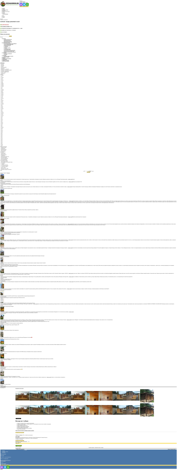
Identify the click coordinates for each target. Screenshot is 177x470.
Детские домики (3, 67)
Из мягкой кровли (4, 157)
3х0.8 (2, 92)
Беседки (2, 64)
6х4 (1, 140)
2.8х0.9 (2, 94)
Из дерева (5, 54)
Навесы (2, 66)
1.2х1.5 (2, 86)
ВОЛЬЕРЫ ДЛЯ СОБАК (6, 42)
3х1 (1, 99)
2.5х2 (2, 107)
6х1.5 (2, 119)
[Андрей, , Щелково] (2, 329)
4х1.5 (2, 111)
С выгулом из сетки (4, 166)
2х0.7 (2, 79)
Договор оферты (3, 461)
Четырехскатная (3, 154)
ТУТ (11, 26)
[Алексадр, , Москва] (2, 375)
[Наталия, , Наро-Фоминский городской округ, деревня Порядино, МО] (2, 319)
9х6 (1, 145)
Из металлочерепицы (4, 158)
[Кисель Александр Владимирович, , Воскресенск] (2, 288)
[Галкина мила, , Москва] (2, 223)
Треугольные (3, 151)
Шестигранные (3, 150)
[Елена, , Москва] (2, 239)
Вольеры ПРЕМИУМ (7, 45)
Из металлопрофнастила (5, 156)
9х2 (1, 136)
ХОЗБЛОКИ (4, 55)
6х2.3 (2, 128)
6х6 (1, 143)
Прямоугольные (3, 147)
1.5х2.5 (2, 103)
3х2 (1, 110)
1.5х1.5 (2, 89)
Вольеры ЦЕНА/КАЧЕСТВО (8, 44)
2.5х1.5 (2, 104)
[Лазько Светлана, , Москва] (2, 311)
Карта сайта (2, 455)
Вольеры (2, 65)
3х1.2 (2, 102)
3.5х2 (2, 114)
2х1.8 (2, 101)
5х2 (1, 121)
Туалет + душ (3, 72)
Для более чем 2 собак (4, 168)
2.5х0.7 (2, 84)
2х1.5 (2, 97)
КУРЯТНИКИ (4, 59)
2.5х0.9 (2, 90)
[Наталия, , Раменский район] (2, 383)
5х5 (1, 141)
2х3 (1, 109)
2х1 (1, 88)
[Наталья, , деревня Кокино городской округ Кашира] (2, 302)
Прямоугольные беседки (8, 39)
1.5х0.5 (2, 75)
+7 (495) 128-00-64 (22, 1)
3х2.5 (2, 116)
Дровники (3, 68)
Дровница (2, 73)
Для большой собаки (7, 49)
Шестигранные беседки (8, 41)
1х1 (1, 76)
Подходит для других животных (6, 169)
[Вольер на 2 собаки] (22, 402)
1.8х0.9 (2, 83)
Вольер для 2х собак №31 (20, 449)
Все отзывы (2, 387)
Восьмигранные (3, 149)
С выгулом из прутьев (4, 165)
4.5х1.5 (2, 113)
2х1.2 (2, 91)
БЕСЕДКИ (4, 38)
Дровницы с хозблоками (8, 53)
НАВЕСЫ (3, 57)
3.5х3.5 (2, 127)
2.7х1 (2, 95)
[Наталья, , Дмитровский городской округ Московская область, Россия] (2, 336)
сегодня (20, 446)
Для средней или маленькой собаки (9, 50)
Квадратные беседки (7, 40)
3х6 (1, 134)
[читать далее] (70, 179)
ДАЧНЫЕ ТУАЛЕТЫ (5, 60)
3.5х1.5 (2, 108)
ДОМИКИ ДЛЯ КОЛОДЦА (6, 58)
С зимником (6, 46)
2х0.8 (2, 82)
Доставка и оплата (5, 451)
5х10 (2, 144)
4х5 (1, 137)
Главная (3, 8)
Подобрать (88, 172)
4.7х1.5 (2, 115)
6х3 (1, 135)
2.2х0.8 (2, 85)
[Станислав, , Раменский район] (2, 343)
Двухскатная (3, 153)
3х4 (1, 124)
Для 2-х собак (3, 167)
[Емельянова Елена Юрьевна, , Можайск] (2, 255)
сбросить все (2, 62)
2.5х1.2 (2, 98)
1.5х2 (2, 96)
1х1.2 (2, 78)
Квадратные (3, 148)
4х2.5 (2, 122)
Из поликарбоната (4, 159)
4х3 (1, 125)
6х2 (1, 126)
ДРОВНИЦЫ (4, 52)
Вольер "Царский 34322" (172, 449)
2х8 (1, 132)
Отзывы (3, 450)
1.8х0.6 (2, 77)
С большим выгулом (7, 48)
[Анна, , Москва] (2, 247)
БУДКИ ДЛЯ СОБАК (5, 61)
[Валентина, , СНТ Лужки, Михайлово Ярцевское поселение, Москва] (2, 262)
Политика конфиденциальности (5, 460)
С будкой (5, 47)
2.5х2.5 (2, 112)
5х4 (1, 138)
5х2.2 (2, 123)
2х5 (1, 120)
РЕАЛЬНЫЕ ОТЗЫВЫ (5, 26)
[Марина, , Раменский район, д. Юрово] (2, 216)
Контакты (3, 10)
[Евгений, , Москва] (2, 272)
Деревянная (3, 155)
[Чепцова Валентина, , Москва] (2, 209)
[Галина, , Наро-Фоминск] (2, 200)
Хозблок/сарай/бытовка (5, 71)
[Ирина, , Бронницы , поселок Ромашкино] (2, 178)
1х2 (1, 87)
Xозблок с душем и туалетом (8, 56)
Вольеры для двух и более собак (9, 51)
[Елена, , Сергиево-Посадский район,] (2, 193)
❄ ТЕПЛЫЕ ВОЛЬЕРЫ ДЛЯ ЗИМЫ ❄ (10, 43)
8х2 (1, 133)
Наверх (1, 469)
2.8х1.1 (2, 100)
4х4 (1, 131)
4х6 (1, 139)
